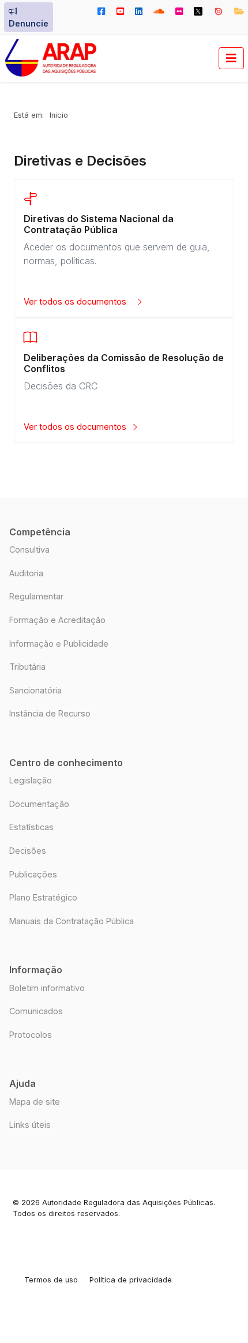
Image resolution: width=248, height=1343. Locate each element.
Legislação (30, 780)
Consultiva (29, 549)
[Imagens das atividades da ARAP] (179, 11)
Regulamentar (36, 596)
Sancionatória (35, 690)
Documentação (39, 804)
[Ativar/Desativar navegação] (231, 58)
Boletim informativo (47, 988)
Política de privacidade (130, 1280)
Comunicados (36, 1011)
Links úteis (30, 1125)
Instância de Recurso (50, 713)
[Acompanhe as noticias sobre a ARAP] (101, 11)
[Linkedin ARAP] (138, 11)
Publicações (33, 874)
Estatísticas (31, 827)
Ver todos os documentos (77, 301)
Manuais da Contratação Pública (71, 921)
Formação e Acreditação (57, 620)
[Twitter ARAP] (198, 11)
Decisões (27, 851)
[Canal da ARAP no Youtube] (120, 11)
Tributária (27, 666)
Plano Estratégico (43, 897)
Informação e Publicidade (58, 643)
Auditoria (26, 573)
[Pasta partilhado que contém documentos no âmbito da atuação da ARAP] (236, 11)
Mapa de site (34, 1101)
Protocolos (30, 1035)
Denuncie (28, 23)
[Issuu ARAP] (218, 11)
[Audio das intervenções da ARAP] (159, 11)
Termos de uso (51, 1280)
